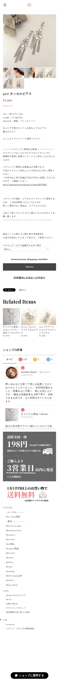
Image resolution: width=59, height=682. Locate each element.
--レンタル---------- (15, 512)
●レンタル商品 (13, 517)
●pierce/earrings (13, 526)
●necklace (10, 535)
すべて (9, 359)
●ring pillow (12, 585)
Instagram (10, 624)
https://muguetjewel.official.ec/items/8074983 (25, 184)
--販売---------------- (15, 521)
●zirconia (10, 539)
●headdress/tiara (13, 530)
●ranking (10, 571)
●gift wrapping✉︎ (14, 576)
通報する (22, 290)
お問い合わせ (12, 604)
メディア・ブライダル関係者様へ (21, 629)
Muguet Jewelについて (16, 595)
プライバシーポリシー (16, 608)
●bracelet (10, 553)
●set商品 (10, 544)
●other (9, 567)
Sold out (30, 267)
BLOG (8, 599)
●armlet (9, 557)
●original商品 (12, 548)
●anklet (9, 562)
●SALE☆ (10, 580)
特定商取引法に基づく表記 (18, 612)
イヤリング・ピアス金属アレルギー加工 (22, 245)
